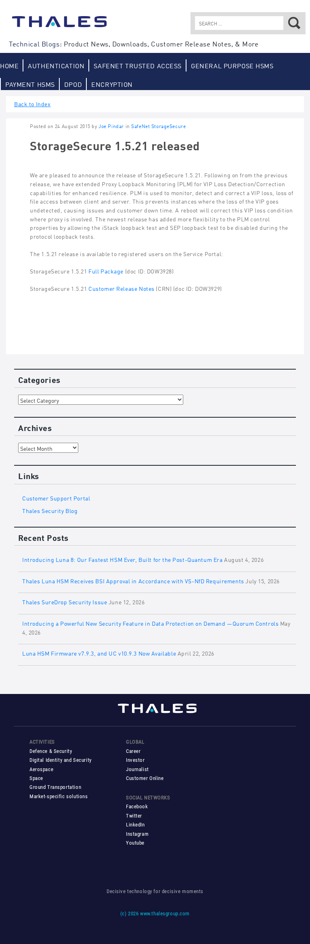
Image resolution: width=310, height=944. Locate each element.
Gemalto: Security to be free (59, 25)
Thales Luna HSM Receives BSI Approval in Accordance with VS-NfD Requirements (133, 580)
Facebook (137, 806)
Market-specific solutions (58, 796)
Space (36, 778)
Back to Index (32, 103)
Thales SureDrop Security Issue (64, 601)
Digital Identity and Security (60, 760)
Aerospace (41, 769)
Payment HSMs (30, 83)
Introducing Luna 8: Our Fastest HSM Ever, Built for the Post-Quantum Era (122, 559)
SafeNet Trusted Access (138, 65)
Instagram (137, 834)
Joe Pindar (111, 125)
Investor (135, 760)
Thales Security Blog (50, 510)
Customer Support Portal (56, 497)
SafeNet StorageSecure (158, 125)
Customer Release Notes (122, 288)
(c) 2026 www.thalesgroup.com (155, 913)
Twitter (134, 816)
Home (9, 65)
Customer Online (145, 778)
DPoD (73, 83)
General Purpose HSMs (232, 65)
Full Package (106, 270)
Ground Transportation (55, 787)
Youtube (135, 843)
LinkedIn (135, 825)
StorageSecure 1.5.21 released (115, 144)
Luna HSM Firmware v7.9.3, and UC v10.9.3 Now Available (99, 652)
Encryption (112, 83)
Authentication (56, 65)
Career (133, 751)
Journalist (137, 769)
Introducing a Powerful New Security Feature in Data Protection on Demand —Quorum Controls (150, 622)
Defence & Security (50, 751)
